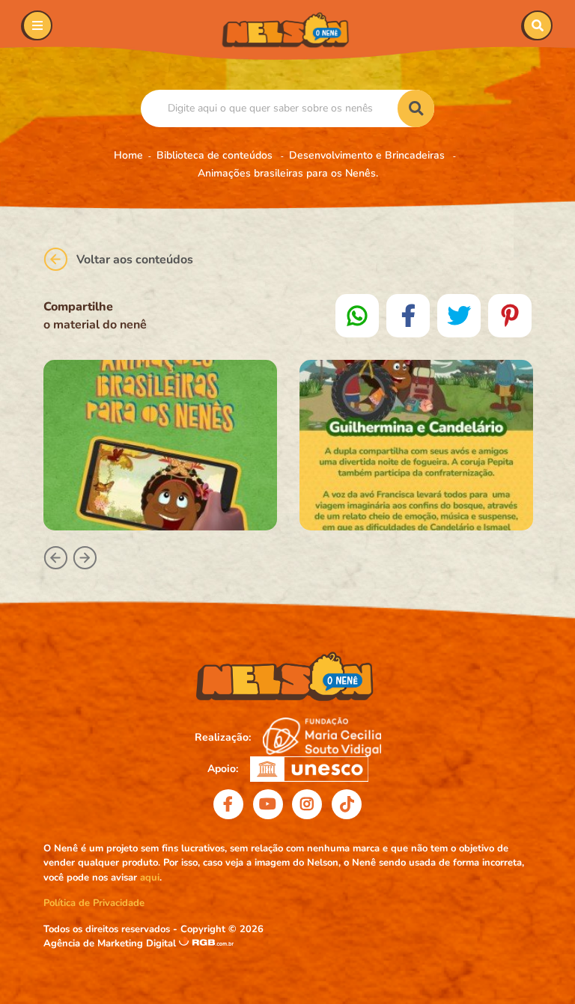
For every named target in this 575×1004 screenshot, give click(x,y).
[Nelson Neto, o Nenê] (287, 30)
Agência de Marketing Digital (111, 943)
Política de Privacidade (93, 903)
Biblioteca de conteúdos (216, 155)
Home (128, 155)
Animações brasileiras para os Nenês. (288, 173)
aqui (149, 877)
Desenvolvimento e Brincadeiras (368, 155)
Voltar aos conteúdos (134, 259)
